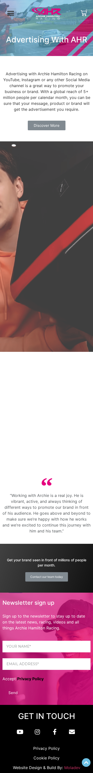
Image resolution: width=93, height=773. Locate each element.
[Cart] (84, 13)
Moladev (72, 767)
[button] (10, 13)
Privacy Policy (30, 678)
